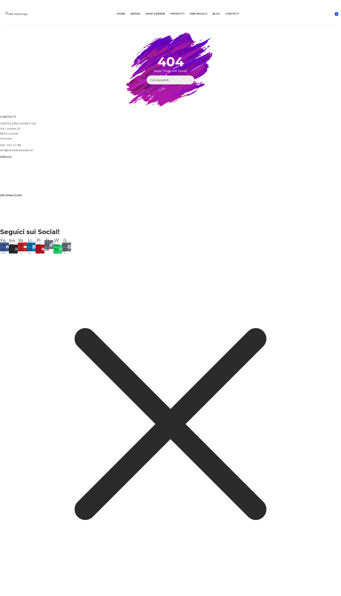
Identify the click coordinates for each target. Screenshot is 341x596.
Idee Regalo (198, 13)
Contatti (232, 13)
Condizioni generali (13, 202)
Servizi (135, 13)
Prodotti (177, 13)
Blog (216, 13)
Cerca (190, 80)
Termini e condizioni (13, 222)
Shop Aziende (155, 13)
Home (121, 13)
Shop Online (8, 168)
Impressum (7, 212)
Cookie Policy (9, 207)
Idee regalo (7, 178)
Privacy (5, 217)
